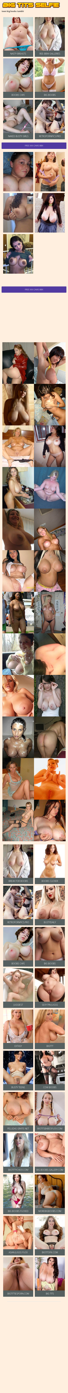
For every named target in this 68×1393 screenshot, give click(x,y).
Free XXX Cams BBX (34, 145)
